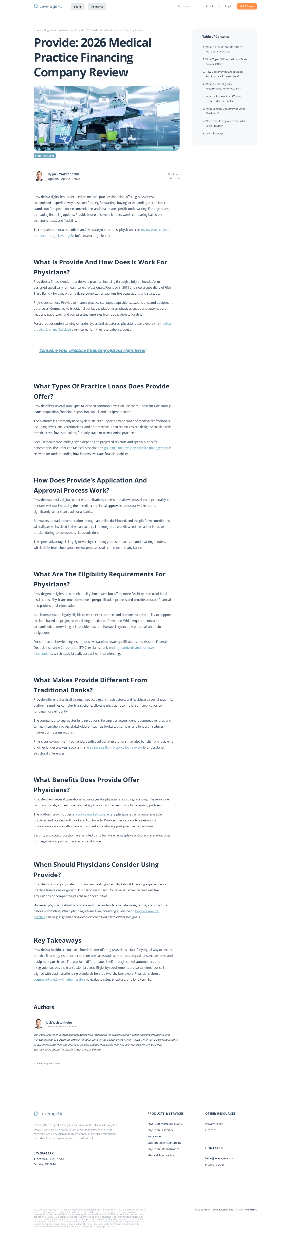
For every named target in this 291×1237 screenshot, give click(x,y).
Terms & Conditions (222, 1209)
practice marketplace (90, 814)
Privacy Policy (214, 1124)
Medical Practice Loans (162, 1155)
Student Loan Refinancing (164, 1143)
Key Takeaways (214, 133)
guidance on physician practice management (136, 448)
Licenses (211, 1130)
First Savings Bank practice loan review (114, 747)
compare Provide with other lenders (60, 979)
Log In (228, 6)
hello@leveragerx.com (220, 1158)
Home (37, 30)
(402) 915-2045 (214, 1165)
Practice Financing (61, 30)
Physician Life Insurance (163, 1149)
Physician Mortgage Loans (164, 1124)
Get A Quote (247, 6)
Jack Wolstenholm (65, 174)
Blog (46, 30)
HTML (253, 1209)
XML (247, 1209)
